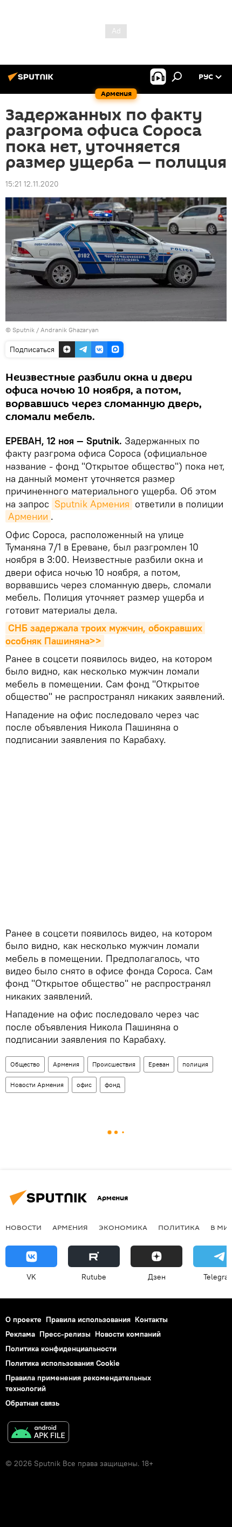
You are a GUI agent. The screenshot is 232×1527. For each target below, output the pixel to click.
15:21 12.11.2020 (32, 184)
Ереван (158, 1064)
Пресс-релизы (65, 1334)
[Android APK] (38, 1433)
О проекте (23, 1319)
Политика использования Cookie (62, 1363)
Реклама (20, 1334)
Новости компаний (128, 1334)
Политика (179, 1227)
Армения (66, 1064)
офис (84, 1085)
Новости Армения (37, 1085)
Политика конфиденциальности (61, 1348)
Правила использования (88, 1319)
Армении (28, 516)
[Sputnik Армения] (32, 81)
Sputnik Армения (91, 504)
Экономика (123, 1227)
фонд (112, 1085)
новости (23, 1227)
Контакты (151, 1319)
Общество (25, 1064)
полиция (195, 1064)
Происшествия (113, 1064)
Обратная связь (32, 1403)
